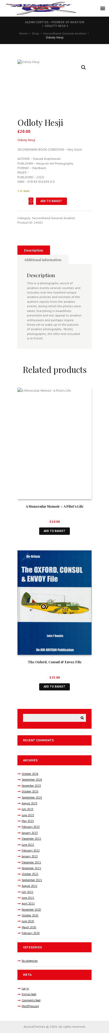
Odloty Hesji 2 (56, 26)
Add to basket (51, 201)
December (31, 838)
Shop (35, 33)
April (28, 903)
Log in (25, 988)
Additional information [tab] (42, 259)
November (31, 785)
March (29, 927)
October (30, 774)
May (28, 821)
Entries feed (29, 994)
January (30, 833)
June (28, 815)
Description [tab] (33, 250)
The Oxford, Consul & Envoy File (54, 662)
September (32, 779)
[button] (83, 67)
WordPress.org (30, 1006)
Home (23, 33)
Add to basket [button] (54, 531)
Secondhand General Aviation (64, 33)
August (29, 803)
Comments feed (31, 1000)
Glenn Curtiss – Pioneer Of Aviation (54, 22)
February (31, 827)
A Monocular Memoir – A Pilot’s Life (54, 506)
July (27, 809)
